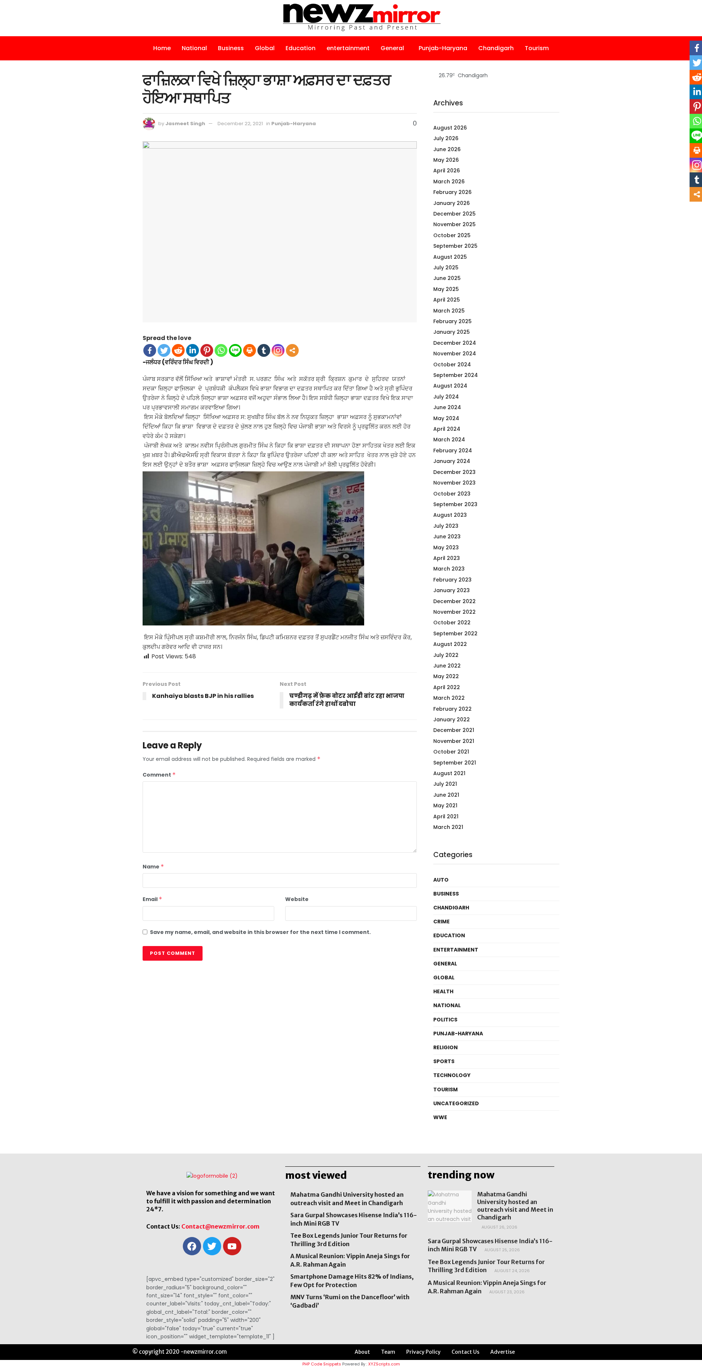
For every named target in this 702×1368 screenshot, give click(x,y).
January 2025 (451, 332)
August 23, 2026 (506, 1292)
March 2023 (449, 568)
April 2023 (446, 558)
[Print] (249, 350)
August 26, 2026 (498, 1227)
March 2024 (449, 439)
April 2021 (445, 816)
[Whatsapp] (221, 350)
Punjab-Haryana (443, 48)
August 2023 (450, 515)
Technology (452, 1075)
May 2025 (446, 289)
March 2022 (449, 698)
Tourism (537, 48)
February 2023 (452, 579)
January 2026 (451, 203)
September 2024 (455, 375)
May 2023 (446, 547)
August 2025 (450, 257)
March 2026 (449, 181)
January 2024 (451, 461)
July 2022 (445, 655)
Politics (445, 1019)
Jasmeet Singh (185, 123)
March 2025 (449, 310)
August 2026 (450, 127)
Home (162, 48)
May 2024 (446, 418)
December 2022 (454, 601)
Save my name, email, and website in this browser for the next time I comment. (260, 932)
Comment (159, 774)
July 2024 (446, 396)
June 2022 (447, 665)
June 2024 (447, 407)
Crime (441, 921)
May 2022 (446, 676)
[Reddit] (178, 350)
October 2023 (452, 493)
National (194, 48)
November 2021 (453, 741)
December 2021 (453, 730)
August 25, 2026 (501, 1250)
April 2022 (446, 687)
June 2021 (446, 795)
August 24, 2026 (511, 1271)
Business (231, 48)
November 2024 (454, 353)
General (392, 48)
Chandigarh (496, 48)
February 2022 (452, 709)
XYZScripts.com (384, 1364)
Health (443, 991)
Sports (443, 1061)
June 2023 (447, 536)
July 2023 (445, 526)
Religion (445, 1047)
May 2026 (446, 160)
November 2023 (454, 482)
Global (265, 48)
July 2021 (445, 784)
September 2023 (455, 504)
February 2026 (452, 192)
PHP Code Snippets (321, 1364)
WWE (440, 1117)
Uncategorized (456, 1103)
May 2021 (445, 805)
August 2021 (449, 773)
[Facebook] (149, 350)
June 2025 (447, 278)
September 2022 (455, 633)
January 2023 (451, 590)
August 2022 (450, 644)
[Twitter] (164, 350)
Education (301, 48)
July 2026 (445, 138)
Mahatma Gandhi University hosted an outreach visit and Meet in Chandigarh (515, 1206)
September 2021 (454, 762)
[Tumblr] (263, 350)
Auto (441, 879)
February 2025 (452, 321)
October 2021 (451, 751)
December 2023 (454, 472)
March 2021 (448, 827)
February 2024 (452, 450)
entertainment (348, 48)
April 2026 (446, 170)
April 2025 (446, 299)
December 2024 (454, 343)
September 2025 (455, 246)
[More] (292, 350)
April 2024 (446, 429)
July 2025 (445, 267)
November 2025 (454, 224)
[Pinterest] (206, 350)
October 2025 (452, 235)
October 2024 (452, 364)
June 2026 (447, 149)
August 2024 (450, 385)
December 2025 (454, 213)
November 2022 (454, 612)
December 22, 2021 (240, 123)
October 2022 (452, 622)
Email (152, 899)
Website (297, 899)
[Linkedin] (192, 350)
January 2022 (451, 719)
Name (153, 866)
